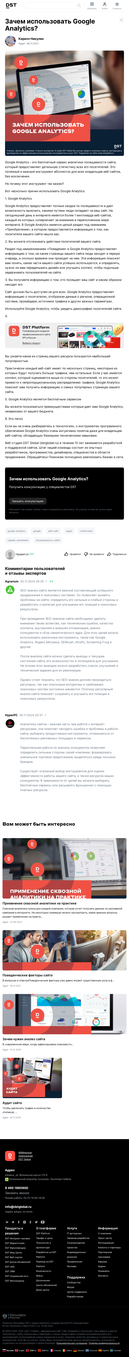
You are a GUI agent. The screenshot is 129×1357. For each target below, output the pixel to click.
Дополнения (43, 1280)
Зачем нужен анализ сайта (24, 1039)
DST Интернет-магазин (17, 1238)
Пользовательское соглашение (71, 1343)
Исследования (106, 1242)
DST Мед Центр (13, 1252)
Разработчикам (75, 1296)
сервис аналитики (18, 540)
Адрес (10, 1170)
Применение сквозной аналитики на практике (39, 903)
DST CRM (10, 1271)
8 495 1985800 (16, 1188)
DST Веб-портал (14, 1257)
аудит (69, 530)
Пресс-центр (105, 1238)
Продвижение (74, 1261)
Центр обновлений (46, 1285)
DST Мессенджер (14, 1280)
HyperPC (11, 715)
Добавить (92, 8)
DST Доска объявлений (17, 1262)
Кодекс (102, 1266)
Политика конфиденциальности (104, 1343)
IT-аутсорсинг (74, 1233)
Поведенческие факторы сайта (28, 975)
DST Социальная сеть (16, 1276)
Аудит (6, 922)
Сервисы (117, 8)
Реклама (71, 1266)
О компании (104, 1233)
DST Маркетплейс (15, 1243)
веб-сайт (53, 530)
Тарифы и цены (44, 1238)
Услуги (72, 1228)
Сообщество (74, 1282)
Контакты (103, 1275)
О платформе (46, 1228)
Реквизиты (104, 1271)
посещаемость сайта (48, 540)
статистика (86, 530)
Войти (105, 8)
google (37, 530)
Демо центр (42, 1289)
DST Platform (43, 1233)
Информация (108, 1228)
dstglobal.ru (49, 443)
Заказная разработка (78, 1238)
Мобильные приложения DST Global (25, 1156)
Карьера (102, 1261)
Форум (70, 1287)
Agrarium (11, 581)
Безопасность (43, 1271)
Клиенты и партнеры (109, 1247)
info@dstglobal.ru (18, 1206)
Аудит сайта (12, 1103)
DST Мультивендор (15, 1247)
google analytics (17, 530)
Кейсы (39, 1275)
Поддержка (76, 1277)
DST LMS (9, 1266)
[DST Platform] (64, 335)
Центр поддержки (77, 1291)
